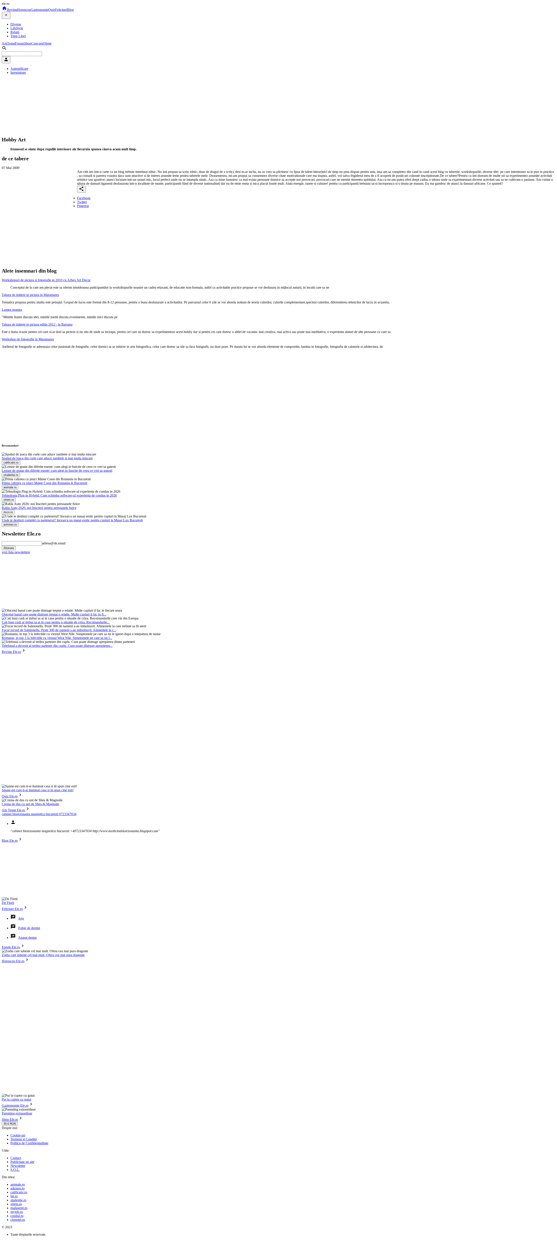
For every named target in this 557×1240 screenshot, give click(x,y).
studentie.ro (18, 1200)
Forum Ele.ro (11, 947)
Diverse (15, 24)
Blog (70, 10)
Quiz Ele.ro (10, 796)
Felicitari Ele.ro (12, 909)
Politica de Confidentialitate (29, 1143)
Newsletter (17, 1166)
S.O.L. (15, 1169)
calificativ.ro (18, 1192)
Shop (27, 43)
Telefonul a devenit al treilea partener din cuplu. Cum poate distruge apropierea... (57, 646)
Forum (19, 43)
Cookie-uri (17, 1135)
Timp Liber (18, 36)
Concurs (37, 43)
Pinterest (83, 206)
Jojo (21, 918)
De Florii (8, 903)
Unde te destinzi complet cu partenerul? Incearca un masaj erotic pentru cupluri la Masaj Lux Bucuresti (72, 520)
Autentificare (19, 68)
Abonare (8, 548)
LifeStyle (16, 28)
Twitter (82, 202)
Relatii (14, 32)
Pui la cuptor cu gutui (16, 1099)
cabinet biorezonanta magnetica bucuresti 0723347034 (39, 814)
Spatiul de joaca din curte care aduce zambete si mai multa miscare (47, 458)
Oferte (47, 43)
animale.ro (17, 1184)
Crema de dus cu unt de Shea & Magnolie (30, 804)
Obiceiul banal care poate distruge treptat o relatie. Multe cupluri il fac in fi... (54, 614)
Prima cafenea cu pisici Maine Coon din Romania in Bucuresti (44, 483)
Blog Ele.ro (10, 840)
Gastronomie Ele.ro (15, 1105)
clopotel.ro (17, 1220)
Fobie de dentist (29, 928)
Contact (15, 1158)
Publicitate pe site (22, 1162)
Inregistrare (18, 72)
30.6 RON (9, 1123)
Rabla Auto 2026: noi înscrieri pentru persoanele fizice (39, 508)
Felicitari (61, 10)
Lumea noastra (12, 309)
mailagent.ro (18, 1208)
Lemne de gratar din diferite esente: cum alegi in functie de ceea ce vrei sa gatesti (57, 470)
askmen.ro (17, 1188)
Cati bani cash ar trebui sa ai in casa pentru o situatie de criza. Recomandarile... (56, 622)
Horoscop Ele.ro (13, 961)
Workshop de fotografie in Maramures (28, 339)
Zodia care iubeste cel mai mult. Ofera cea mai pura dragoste (43, 955)
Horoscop (24, 10)
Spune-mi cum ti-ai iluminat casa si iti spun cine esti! (38, 790)
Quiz (51, 10)
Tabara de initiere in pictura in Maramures (30, 295)
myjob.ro (16, 1212)
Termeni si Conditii (23, 1139)
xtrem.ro (16, 1204)
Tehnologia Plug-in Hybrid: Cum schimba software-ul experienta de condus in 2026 (59, 495)
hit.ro (14, 1196)
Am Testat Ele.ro (13, 810)
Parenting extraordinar (17, 1113)
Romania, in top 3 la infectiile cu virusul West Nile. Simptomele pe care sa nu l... (57, 638)
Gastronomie (39, 10)
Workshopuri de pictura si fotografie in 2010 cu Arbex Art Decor (46, 280)
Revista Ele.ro (11, 652)
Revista (12, 10)
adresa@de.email (53, 543)
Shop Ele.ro (10, 1119)
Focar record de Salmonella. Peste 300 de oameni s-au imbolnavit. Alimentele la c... (59, 630)
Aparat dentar (27, 937)
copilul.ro (16, 1216)
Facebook (84, 198)
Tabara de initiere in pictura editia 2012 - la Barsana (37, 324)
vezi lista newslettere (16, 552)
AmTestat (8, 43)
